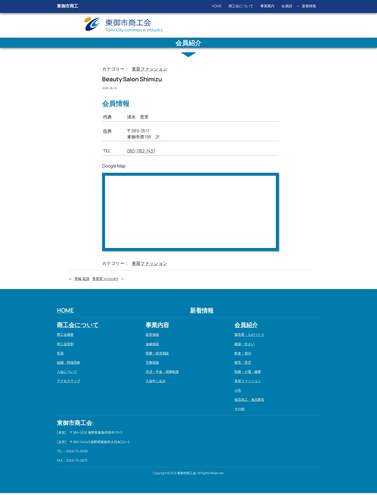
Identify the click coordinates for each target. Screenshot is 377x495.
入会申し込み (156, 381)
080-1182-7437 (141, 151)
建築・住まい (244, 344)
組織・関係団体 (68, 362)
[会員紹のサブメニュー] (298, 6)
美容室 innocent (105, 278)
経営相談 (152, 334)
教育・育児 (242, 362)
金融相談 (152, 344)
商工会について (78, 325)
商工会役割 (65, 344)
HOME (65, 310)
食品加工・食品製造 (249, 399)
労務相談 (152, 362)
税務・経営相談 (157, 353)
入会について (67, 371)
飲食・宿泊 (242, 353)
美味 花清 (81, 278)
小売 (237, 390)
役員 (60, 353)
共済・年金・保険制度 (162, 371)
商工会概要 (65, 334)
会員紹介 (246, 325)
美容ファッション (149, 69)
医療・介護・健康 (247, 371)
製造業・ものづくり (249, 334)
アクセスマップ (68, 381)
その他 (239, 408)
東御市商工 (67, 6)
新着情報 (202, 310)
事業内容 (157, 325)
